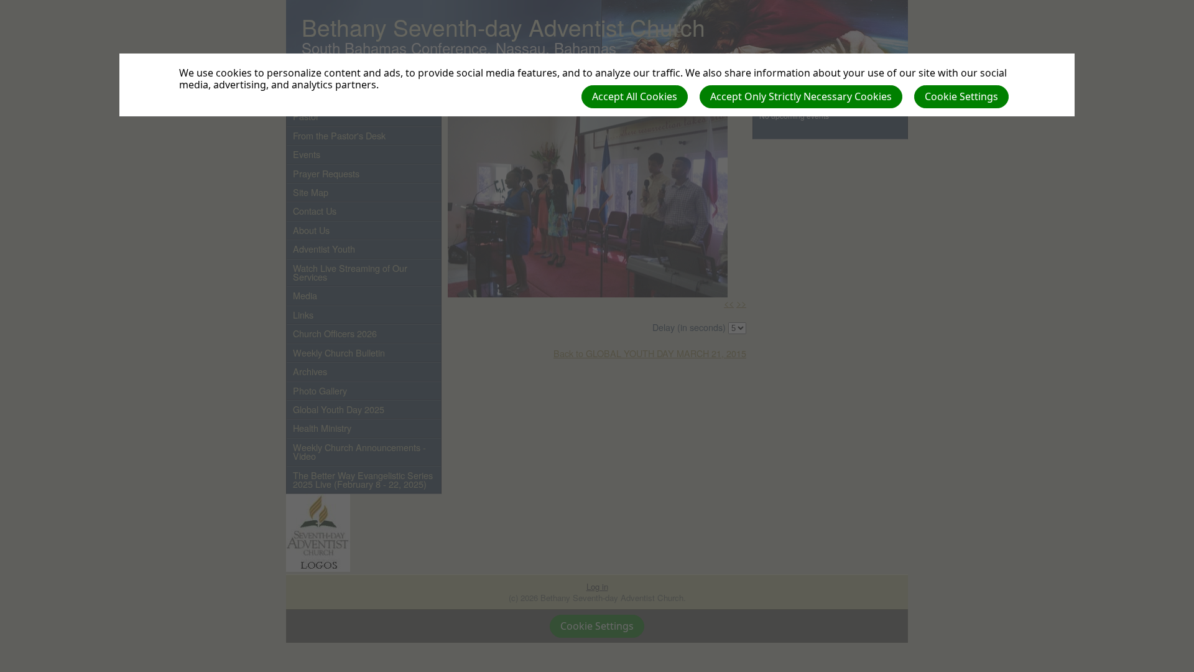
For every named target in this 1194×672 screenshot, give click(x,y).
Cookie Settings (961, 96)
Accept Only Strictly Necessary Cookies (801, 96)
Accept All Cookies (634, 96)
